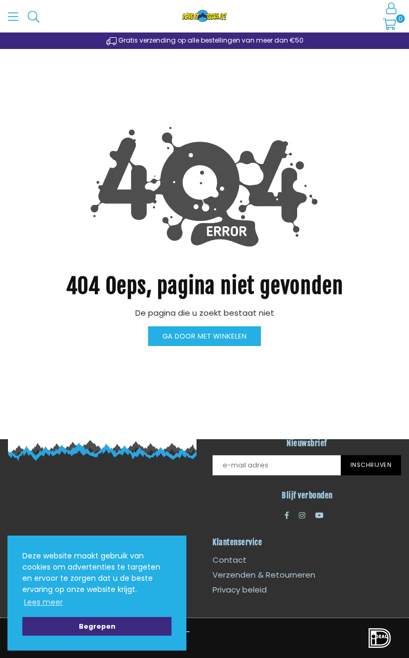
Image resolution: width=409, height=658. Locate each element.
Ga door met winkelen (204, 336)
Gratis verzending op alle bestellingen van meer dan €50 (210, 40)
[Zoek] (33, 16)
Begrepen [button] (97, 626)
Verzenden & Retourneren (263, 574)
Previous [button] (21, 40)
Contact (229, 559)
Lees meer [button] (43, 602)
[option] (204, 40)
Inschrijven (371, 464)
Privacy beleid (239, 589)
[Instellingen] (391, 8)
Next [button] (388, 40)
